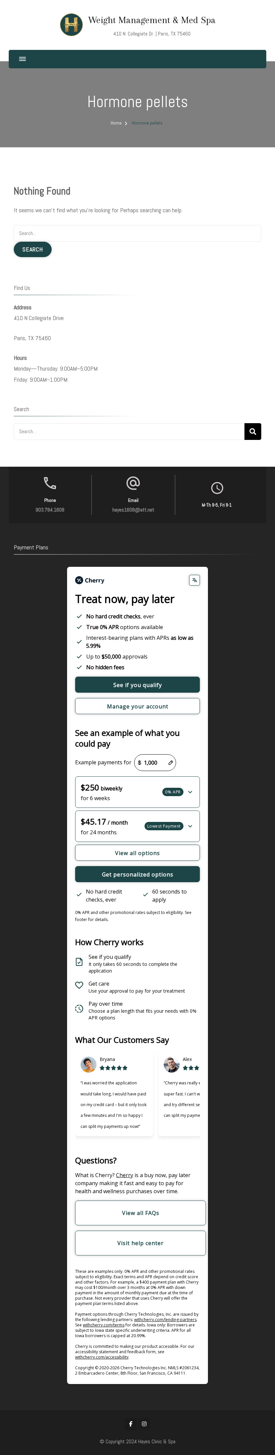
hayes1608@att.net (133, 509)
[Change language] (194, 580)
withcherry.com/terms (103, 1325)
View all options (137, 853)
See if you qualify (137, 685)
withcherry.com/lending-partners (165, 1319)
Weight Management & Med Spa (152, 19)
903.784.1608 (50, 509)
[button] (137, 792)
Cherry (124, 1175)
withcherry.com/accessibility (101, 1357)
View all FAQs (140, 1213)
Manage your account (137, 706)
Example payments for (103, 762)
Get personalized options (137, 874)
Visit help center (140, 1243)
